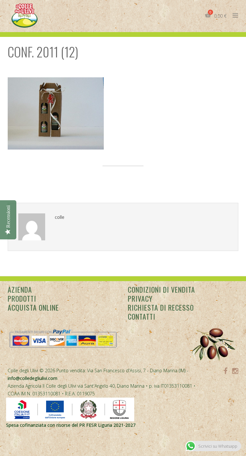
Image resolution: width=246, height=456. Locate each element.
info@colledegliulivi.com (32, 378)
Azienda (20, 289)
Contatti (141, 316)
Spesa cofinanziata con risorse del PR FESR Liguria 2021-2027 (70, 425)
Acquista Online (33, 307)
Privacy (140, 298)
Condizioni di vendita (161, 289)
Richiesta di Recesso (161, 307)
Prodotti (22, 298)
